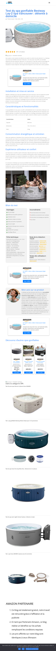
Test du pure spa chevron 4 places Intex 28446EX (18, 386)
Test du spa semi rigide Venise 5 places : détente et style (20, 517)
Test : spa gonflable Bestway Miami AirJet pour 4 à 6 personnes (22, 420)
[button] (14, 55)
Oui (19, 648)
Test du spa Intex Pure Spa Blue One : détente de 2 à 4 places (21, 468)
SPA (22, 19)
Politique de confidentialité (32, 648)
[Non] (54, 647)
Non (23, 648)
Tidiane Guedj (10, 19)
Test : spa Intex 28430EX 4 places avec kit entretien (19, 554)
